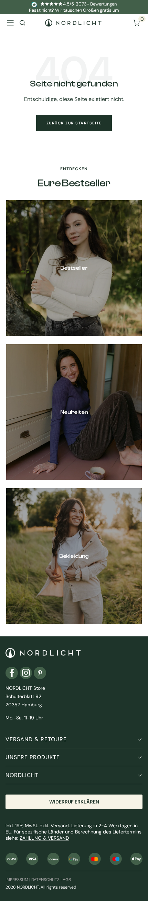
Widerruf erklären (74, 802)
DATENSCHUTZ (45, 879)
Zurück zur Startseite (74, 123)
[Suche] (22, 23)
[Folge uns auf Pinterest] (40, 673)
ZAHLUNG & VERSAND (44, 838)
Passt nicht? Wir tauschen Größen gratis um (74, 10)
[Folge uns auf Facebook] (12, 673)
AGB (67, 879)
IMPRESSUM (17, 879)
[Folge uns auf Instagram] (26, 673)
